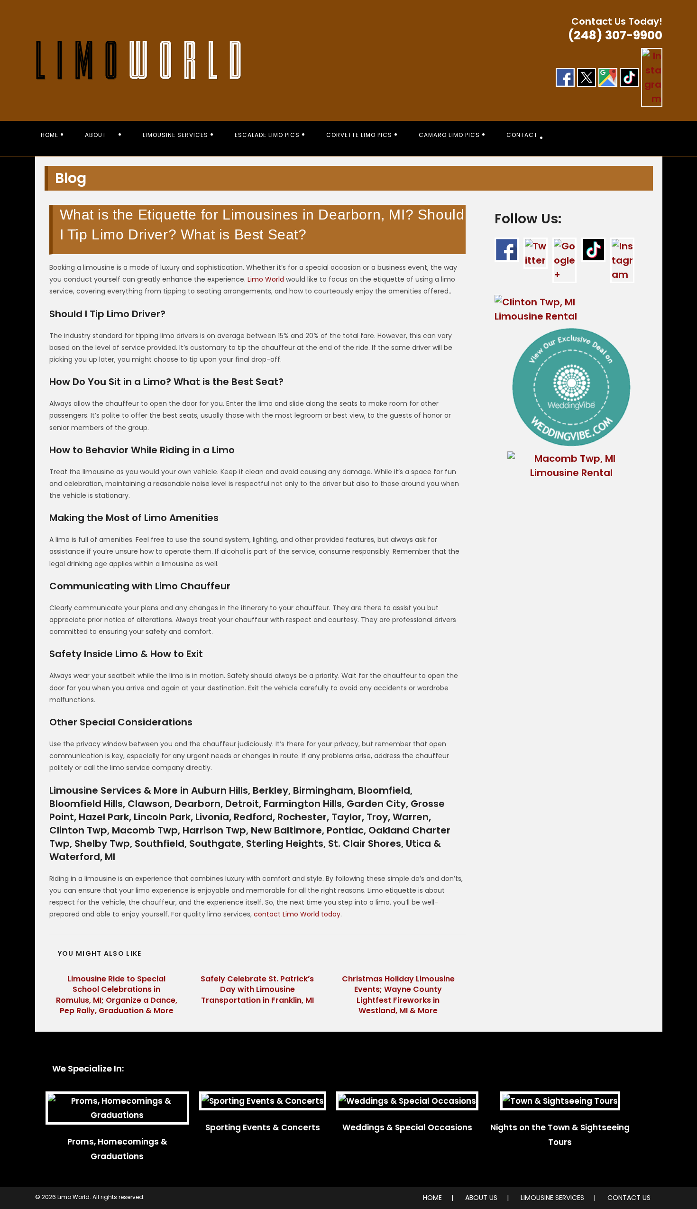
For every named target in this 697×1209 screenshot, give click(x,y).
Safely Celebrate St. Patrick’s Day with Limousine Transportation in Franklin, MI (257, 990)
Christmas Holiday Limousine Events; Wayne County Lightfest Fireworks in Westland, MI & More (398, 995)
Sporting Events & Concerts (262, 1127)
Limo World (266, 279)
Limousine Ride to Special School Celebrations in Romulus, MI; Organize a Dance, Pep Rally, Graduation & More (116, 995)
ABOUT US (481, 1197)
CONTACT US (629, 1197)
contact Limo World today (297, 914)
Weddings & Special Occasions (407, 1127)
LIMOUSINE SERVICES (552, 1197)
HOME (432, 1197)
